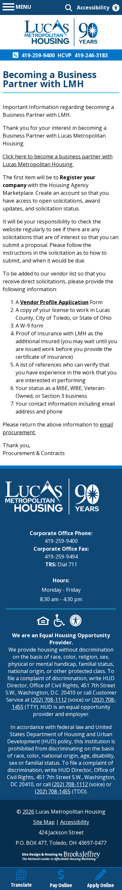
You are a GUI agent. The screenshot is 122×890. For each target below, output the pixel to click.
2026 (28, 811)
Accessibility (74, 822)
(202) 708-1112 (49, 699)
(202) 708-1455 (53, 791)
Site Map (44, 822)
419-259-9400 (61, 541)
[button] (17, 6)
